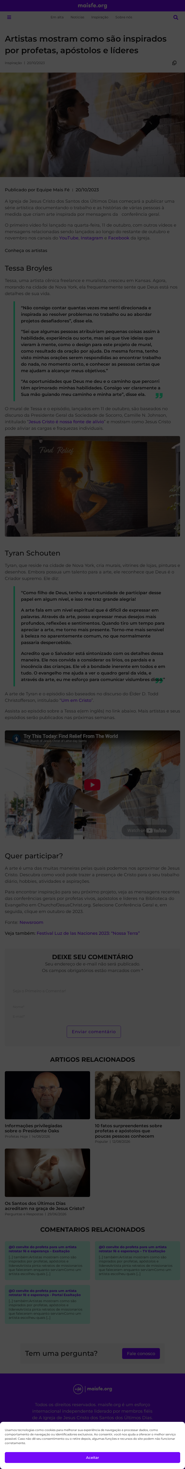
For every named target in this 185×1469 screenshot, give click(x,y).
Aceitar (92, 1457)
